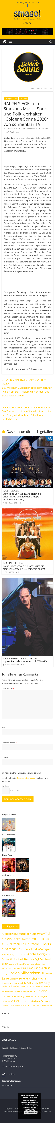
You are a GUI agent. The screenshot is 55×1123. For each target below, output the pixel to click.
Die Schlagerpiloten (32, 963)
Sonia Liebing (25, 1002)
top (16, 99)
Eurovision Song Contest (35, 968)
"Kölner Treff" (28, 939)
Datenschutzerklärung (26, 778)
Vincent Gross (30, 1005)
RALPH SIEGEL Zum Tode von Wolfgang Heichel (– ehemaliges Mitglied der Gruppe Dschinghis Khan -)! (22, 495)
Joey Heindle (19, 983)
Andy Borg (36, 954)
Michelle (17, 991)
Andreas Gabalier (21, 955)
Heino (15, 978)
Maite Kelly (43, 982)
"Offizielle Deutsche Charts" (31, 944)
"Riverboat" (9, 949)
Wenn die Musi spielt (44, 1006)
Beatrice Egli (31, 959)
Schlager (8, 99)
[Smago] (5, 42)
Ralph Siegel (14, 132)
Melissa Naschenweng (41, 986)
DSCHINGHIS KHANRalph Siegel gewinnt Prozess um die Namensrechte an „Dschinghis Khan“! (24, 565)
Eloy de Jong (16, 968)
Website (5, 757)
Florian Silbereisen (23, 973)
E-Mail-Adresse (9, 742)
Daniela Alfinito (16, 963)
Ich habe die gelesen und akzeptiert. (25, 779)
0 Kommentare (31, 128)
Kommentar (8, 688)
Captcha (5, 786)
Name (5, 727)
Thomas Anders (8, 1005)
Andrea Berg (8, 954)
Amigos (45, 949)
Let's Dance (30, 983)
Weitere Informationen (30, 1108)
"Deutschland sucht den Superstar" (23, 934)
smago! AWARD (31, 996)
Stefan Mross (40, 1001)
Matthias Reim (27, 986)
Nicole (23, 991)
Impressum (7, 1085)
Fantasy (4, 974)
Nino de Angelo (30, 991)
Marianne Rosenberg (11, 986)
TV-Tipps (23, 99)
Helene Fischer (28, 978)
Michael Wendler (7, 991)
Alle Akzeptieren (31, 1112)
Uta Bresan (18, 1006)
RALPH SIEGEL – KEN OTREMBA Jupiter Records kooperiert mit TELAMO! (25, 660)
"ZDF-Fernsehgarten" (29, 949)
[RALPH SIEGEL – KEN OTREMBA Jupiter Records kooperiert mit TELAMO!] (27, 579)
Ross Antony (18, 996)
